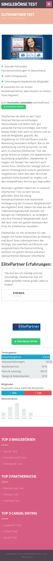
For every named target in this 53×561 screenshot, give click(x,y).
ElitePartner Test (14, 488)
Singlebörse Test (19, 4)
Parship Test (11, 494)
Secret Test (10, 537)
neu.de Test (10, 451)
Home (3, 18)
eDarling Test (11, 500)
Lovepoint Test (12, 525)
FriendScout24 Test (15, 457)
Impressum (26, 557)
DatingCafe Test (13, 463)
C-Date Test (10, 531)
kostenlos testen (14, 107)
